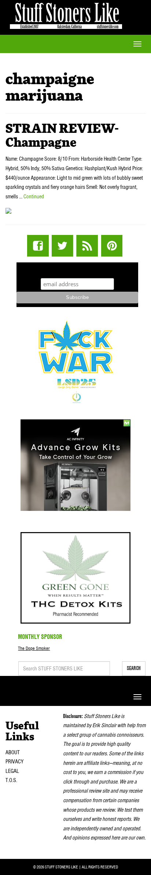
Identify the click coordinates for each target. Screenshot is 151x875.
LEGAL (12, 771)
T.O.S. (11, 780)
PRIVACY (14, 761)
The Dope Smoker (34, 648)
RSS (87, 246)
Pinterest (111, 246)
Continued (33, 196)
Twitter (62, 246)
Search (134, 668)
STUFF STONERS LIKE (66, 14)
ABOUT (12, 752)
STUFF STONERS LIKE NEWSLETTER (77, 269)
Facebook (38, 246)
